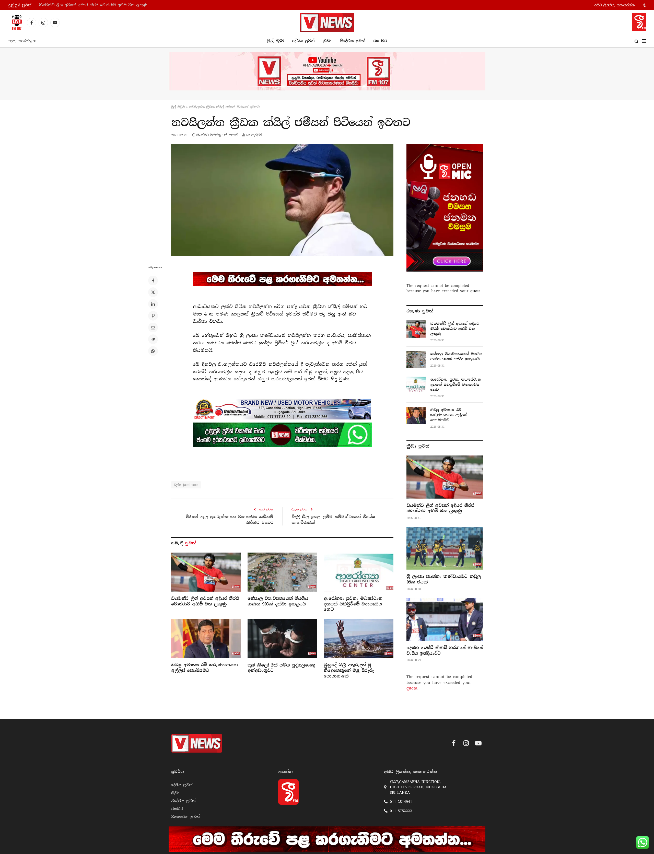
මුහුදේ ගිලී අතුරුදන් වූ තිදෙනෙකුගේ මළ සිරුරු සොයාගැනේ (348, 670)
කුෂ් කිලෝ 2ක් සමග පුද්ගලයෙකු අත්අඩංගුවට (281, 667)
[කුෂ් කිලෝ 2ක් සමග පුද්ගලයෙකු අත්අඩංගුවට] (282, 638)
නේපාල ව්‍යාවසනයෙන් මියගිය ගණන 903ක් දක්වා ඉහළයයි (91, 5)
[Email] (153, 327)
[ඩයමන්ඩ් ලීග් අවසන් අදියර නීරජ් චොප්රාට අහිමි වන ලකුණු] (206, 572)
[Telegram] (153, 339)
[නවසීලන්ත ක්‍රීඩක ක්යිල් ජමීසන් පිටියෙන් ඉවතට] (282, 200)
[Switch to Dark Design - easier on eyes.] (644, 5)
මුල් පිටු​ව (178, 107)
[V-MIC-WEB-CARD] (444, 207)
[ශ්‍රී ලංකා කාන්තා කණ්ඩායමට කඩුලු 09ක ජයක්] (444, 548)
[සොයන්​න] (636, 41)
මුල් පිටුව (275, 41)
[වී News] (327, 22)
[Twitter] (153, 292)
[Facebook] (153, 280)
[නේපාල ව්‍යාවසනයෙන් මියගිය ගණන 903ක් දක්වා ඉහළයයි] (282, 572)
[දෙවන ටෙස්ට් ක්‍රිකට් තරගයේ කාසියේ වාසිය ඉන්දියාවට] (444, 619)
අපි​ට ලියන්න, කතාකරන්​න (614, 5)
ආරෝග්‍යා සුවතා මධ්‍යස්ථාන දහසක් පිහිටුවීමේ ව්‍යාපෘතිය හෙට (353, 604)
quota (475, 291)
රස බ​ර (380, 41)
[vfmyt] (327, 71)
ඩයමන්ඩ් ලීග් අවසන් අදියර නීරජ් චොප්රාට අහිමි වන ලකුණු (205, 601)
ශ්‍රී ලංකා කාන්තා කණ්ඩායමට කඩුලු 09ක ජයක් (443, 579)
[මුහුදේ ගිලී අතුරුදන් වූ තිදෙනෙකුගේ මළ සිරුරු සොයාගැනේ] (358, 638)
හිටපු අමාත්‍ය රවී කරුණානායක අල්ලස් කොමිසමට (204, 667)
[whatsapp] (282, 435)
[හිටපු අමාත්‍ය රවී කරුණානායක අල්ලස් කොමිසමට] (206, 638)
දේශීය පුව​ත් (303, 41)
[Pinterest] (153, 316)
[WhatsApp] (153, 351)
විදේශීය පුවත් (352, 41)
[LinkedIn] (153, 304)
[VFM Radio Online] (15, 22)
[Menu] (644, 41)
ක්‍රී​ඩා (327, 41)
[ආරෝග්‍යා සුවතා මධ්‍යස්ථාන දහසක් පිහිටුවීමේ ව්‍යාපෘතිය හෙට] (358, 572)
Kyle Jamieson (186, 485)
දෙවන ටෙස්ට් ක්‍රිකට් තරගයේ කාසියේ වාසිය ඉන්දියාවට (444, 650)
